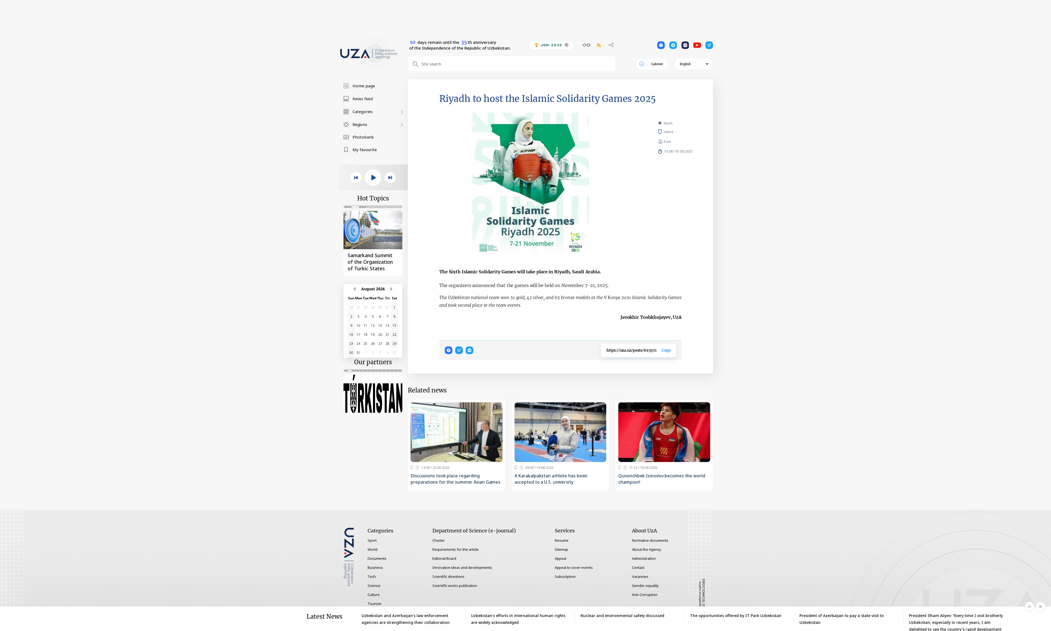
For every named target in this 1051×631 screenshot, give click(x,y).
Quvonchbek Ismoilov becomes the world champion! (661, 479)
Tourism (374, 603)
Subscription (565, 576)
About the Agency (646, 549)
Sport (668, 123)
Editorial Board (444, 558)
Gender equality (645, 585)
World (372, 549)
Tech (372, 576)
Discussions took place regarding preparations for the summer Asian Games (455, 479)
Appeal (560, 558)
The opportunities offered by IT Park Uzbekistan (735, 615)
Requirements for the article (455, 549)
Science (374, 585)
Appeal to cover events (574, 567)
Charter (438, 540)
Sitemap (561, 549)
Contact (638, 567)
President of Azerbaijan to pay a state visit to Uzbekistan (841, 619)
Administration (644, 558)
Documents (377, 558)
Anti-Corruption (644, 594)
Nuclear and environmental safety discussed (622, 615)
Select (674, 131)
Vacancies (640, 576)
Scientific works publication (454, 585)
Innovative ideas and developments (462, 567)
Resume (561, 540)
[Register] (412, 467)
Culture (374, 594)
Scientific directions (448, 576)
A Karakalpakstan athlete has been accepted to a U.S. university (551, 479)
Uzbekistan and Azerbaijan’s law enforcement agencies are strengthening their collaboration (406, 619)
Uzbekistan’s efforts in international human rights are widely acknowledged (518, 619)
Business (375, 567)
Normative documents (650, 540)
